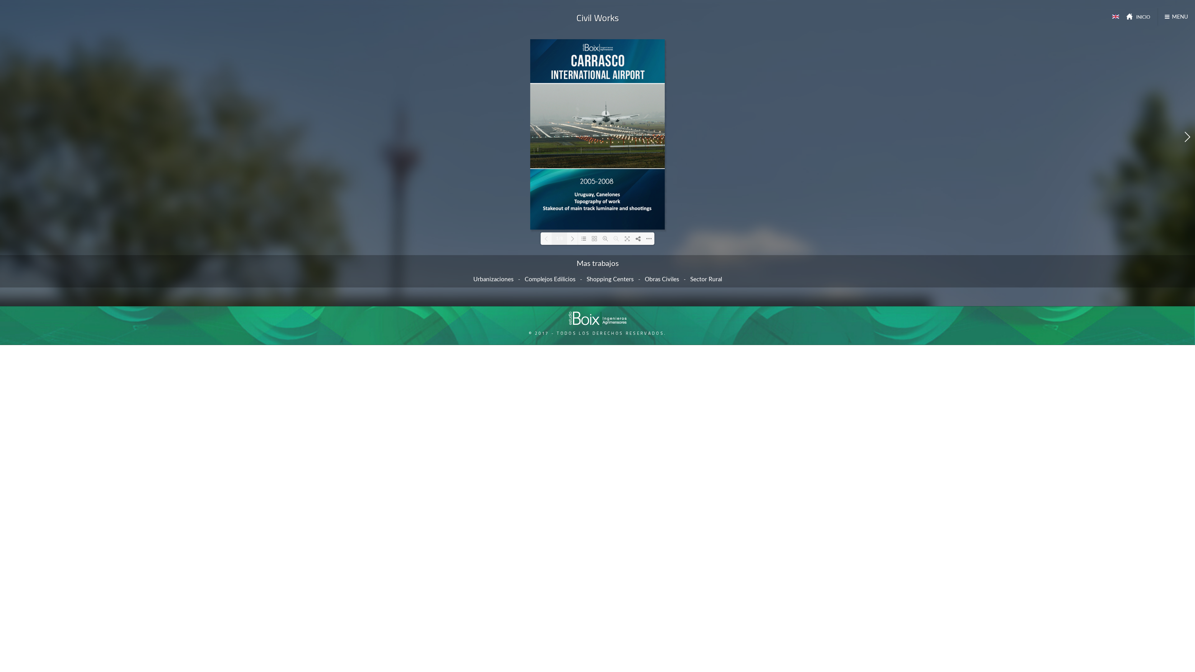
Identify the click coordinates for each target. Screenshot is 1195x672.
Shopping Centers (610, 279)
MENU (1180, 17)
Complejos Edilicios (550, 279)
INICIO (1143, 17)
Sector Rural (706, 279)
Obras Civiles (662, 279)
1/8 (559, 239)
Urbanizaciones (493, 279)
